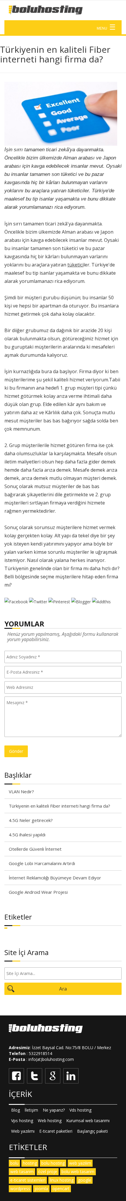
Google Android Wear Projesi (38, 892)
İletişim (31, 1110)
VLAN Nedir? (21, 791)
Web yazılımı (23, 1131)
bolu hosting (53, 1163)
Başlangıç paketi (92, 1131)
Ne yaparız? (54, 1110)
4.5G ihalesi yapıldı (27, 835)
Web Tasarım (45, 1065)
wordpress (20, 1188)
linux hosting (62, 1180)
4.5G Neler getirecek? (31, 820)
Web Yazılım (20, 1065)
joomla (41, 1188)
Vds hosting (80, 1110)
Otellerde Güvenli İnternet (35, 849)
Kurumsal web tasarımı (88, 1120)
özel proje (47, 1171)
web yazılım (80, 1163)
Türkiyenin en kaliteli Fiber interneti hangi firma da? (59, 806)
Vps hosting (22, 1120)
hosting (30, 1163)
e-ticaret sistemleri (27, 1180)
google (84, 1180)
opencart (60, 1188)
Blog (15, 1110)
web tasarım (22, 1171)
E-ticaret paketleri (55, 1131)
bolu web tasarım (78, 1171)
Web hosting (50, 1120)
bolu (14, 1163)
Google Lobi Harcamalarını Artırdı (42, 863)
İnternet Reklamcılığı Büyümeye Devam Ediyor (55, 878)
